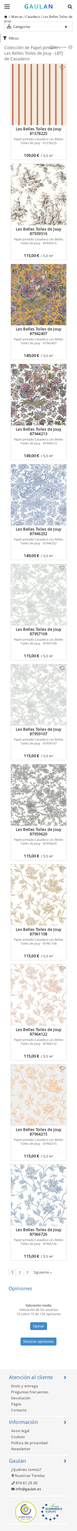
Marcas (16, 16)
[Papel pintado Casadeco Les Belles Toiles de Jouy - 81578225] (38, 94)
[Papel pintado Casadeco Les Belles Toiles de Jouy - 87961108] (38, 895)
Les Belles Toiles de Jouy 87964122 (38, 1032)
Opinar (38, 1326)
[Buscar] (71, 6)
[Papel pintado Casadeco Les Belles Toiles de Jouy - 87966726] (38, 1195)
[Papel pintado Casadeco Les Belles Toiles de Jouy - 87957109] (38, 594)
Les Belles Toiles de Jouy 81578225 (38, 131)
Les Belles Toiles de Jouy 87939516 (38, 231)
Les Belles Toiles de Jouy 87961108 (38, 931)
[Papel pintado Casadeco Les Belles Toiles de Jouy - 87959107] (38, 695)
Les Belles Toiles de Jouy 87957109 (38, 631)
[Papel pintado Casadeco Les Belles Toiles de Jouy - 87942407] (38, 294)
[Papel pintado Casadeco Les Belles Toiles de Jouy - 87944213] (38, 394)
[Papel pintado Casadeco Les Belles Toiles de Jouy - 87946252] (38, 494)
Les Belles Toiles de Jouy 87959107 (38, 731)
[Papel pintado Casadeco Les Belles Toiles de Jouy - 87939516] (38, 194)
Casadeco (32, 16)
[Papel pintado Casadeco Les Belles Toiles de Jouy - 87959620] (38, 794)
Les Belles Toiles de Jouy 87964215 (38, 1132)
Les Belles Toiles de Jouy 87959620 (38, 831)
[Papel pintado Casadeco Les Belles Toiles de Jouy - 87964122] (38, 995)
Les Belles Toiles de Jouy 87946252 (38, 531)
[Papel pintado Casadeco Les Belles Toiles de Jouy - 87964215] (38, 1095)
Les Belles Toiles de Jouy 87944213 (38, 431)
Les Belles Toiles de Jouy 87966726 (38, 1232)
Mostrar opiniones (38, 1341)
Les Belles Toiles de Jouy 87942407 (38, 331)
